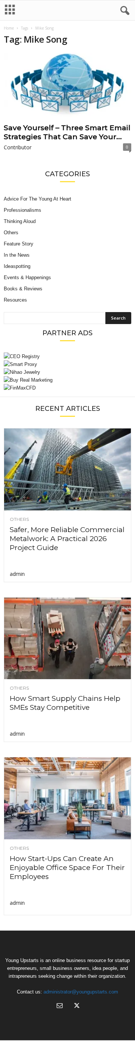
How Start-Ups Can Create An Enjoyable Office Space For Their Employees (67, 867)
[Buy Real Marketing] (67, 380)
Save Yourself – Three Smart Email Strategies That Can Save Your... (67, 132)
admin (17, 573)
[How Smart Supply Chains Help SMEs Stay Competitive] (67, 639)
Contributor (18, 147)
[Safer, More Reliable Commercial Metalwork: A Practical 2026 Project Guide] (67, 469)
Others (11, 232)
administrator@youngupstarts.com (81, 992)
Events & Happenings (27, 277)
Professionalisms (22, 210)
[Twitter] (76, 1006)
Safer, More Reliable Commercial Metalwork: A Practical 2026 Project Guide (67, 538)
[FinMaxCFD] (67, 388)
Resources (15, 300)
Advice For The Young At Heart (37, 199)
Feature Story (18, 244)
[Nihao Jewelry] (67, 372)
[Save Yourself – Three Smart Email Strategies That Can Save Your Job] (67, 86)
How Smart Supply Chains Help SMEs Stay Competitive (65, 703)
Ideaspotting (17, 266)
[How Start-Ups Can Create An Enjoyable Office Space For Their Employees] (67, 798)
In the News (17, 255)
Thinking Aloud (20, 221)
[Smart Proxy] (67, 364)
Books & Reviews (23, 288)
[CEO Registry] (67, 356)
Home (9, 28)
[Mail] (59, 1006)
